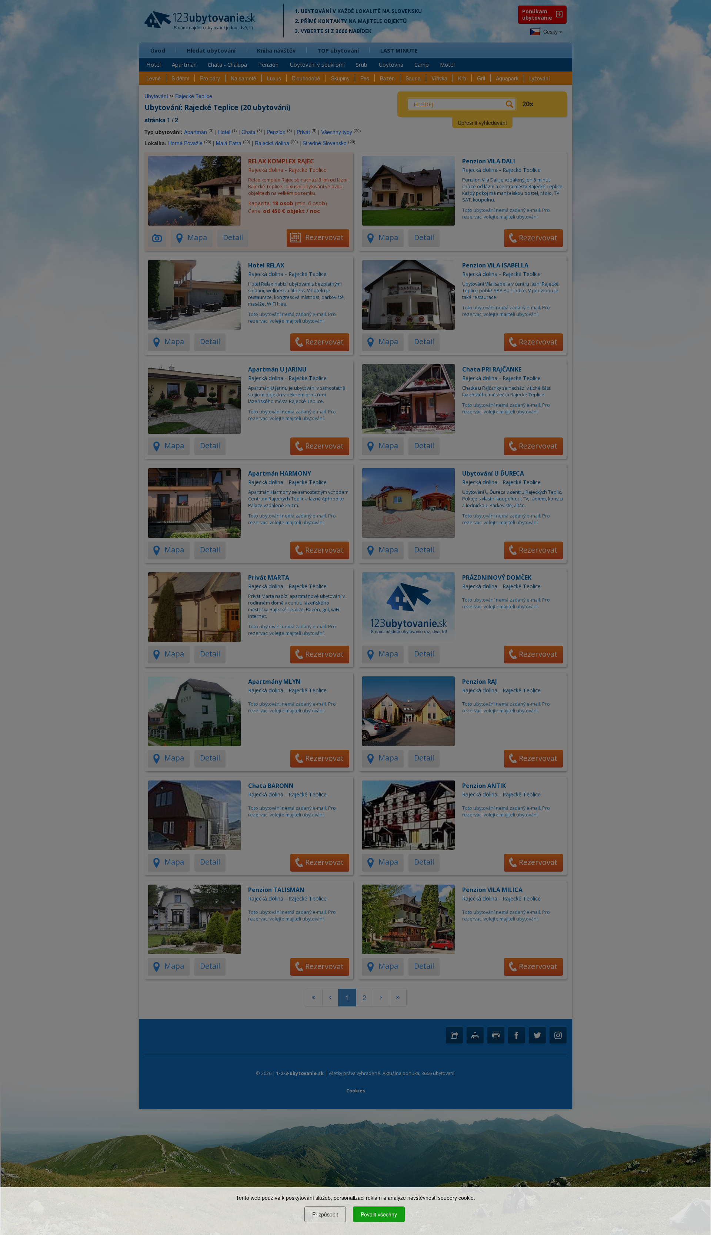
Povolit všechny (379, 1214)
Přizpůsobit (325, 1214)
